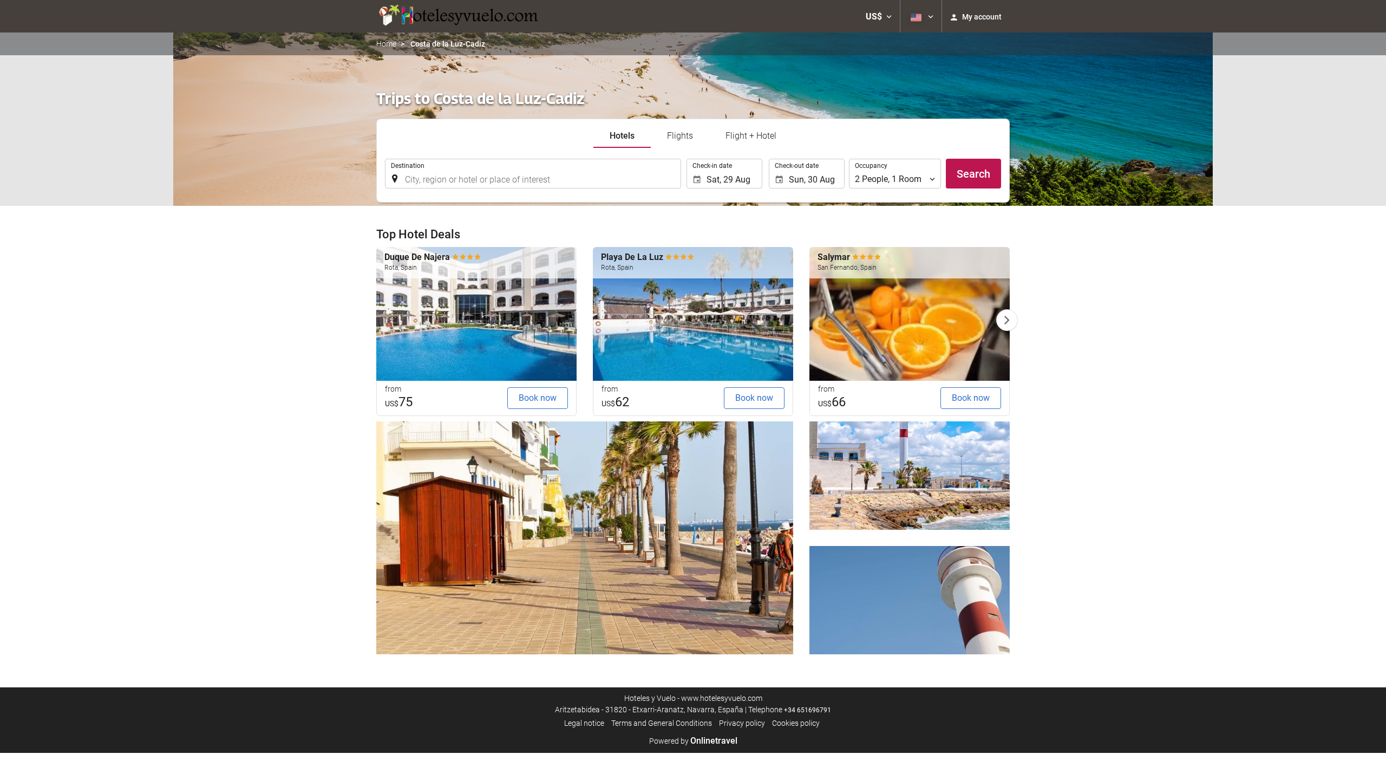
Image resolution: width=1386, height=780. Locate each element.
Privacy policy (742, 723)
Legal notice (584, 723)
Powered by (693, 741)
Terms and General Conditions (661, 723)
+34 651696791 (807, 710)
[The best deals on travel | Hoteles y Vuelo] (457, 16)
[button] (879, 16)
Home (386, 44)
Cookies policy (796, 723)
